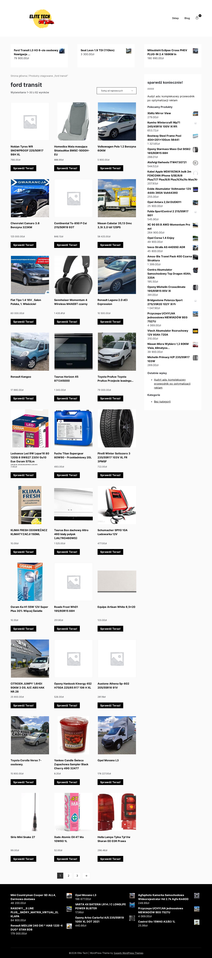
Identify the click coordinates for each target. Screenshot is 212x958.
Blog (187, 18)
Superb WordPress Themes (128, 953)
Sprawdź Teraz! (23, 168)
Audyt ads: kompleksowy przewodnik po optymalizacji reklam (172, 383)
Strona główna (19, 75)
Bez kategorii (162, 401)
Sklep (175, 18)
